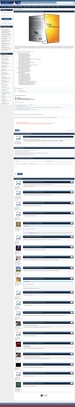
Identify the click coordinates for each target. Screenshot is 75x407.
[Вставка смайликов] (28, 163)
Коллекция (41, 6)
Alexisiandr (29, 181)
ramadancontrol (29, 373)
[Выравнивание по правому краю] (26, 163)
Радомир (28, 236)
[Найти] (73, 3)
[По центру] (24, 163)
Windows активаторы (27, 6)
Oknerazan (29, 202)
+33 (17, 130)
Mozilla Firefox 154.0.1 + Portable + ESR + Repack (5, 29)
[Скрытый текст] (30, 163)
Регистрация (10, 23)
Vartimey (28, 246)
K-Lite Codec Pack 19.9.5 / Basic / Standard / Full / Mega (6, 49)
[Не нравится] (15, 130)
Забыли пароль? (4, 23)
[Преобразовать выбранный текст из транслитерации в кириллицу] (33, 163)
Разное (48, 6)
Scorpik (28, 312)
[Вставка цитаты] (32, 163)
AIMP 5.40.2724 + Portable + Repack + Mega (6, 45)
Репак (5, 6)
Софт (2, 6)
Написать (57, 6)
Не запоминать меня (6, 21)
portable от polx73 (32, 232)
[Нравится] (18, 130)
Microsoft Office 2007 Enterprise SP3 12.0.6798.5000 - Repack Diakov (25, 150)
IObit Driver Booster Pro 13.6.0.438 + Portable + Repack (6, 47)
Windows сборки (10, 6)
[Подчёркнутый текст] (19, 163)
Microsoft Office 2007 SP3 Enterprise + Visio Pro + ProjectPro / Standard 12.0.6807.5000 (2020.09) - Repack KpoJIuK (32, 153)
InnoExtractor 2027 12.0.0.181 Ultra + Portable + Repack (6, 43)
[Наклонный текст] (17, 163)
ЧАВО (53, 6)
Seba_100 (28, 322)
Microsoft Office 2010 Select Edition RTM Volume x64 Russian (24, 154)
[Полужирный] (16, 163)
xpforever (28, 278)
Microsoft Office (34, 6)
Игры (45, 6)
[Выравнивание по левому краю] (22, 163)
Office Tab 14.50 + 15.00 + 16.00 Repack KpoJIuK (22, 151)
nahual (28, 383)
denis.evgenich (29, 302)
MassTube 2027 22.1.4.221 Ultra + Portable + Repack (7, 36)
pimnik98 (28, 364)
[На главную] (13, 2)
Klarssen (28, 267)
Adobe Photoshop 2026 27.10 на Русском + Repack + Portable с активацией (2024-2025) (7, 32)
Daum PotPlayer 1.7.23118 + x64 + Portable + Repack (7, 38)
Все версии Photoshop (18, 6)
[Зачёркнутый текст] (20, 163)
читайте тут (61, 140)
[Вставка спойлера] (35, 163)
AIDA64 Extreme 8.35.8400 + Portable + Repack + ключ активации (6, 41)
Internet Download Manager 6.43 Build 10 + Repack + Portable (7, 34)
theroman (28, 292)
